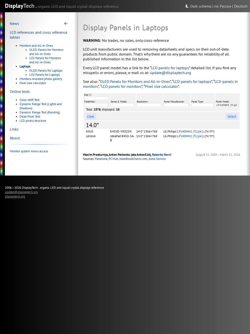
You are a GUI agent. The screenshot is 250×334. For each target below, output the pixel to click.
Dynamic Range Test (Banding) (40, 112)
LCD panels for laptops (170, 67)
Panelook (101, 159)
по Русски (222, 6)
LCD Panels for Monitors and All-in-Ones (45, 60)
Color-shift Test (29, 100)
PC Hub (113, 159)
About (15, 137)
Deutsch (241, 6)
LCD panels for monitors (121, 86)
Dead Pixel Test (30, 116)
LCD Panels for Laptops (44, 75)
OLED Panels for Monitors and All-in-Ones (46, 52)
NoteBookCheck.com (133, 159)
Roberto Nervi (161, 155)
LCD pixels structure (33, 121)
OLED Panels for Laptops (45, 70)
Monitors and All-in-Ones (36, 46)
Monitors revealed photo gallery (41, 79)
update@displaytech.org (170, 72)
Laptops (25, 66)
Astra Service (157, 159)
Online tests (20, 91)
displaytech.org (15, 196)
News (14, 23)
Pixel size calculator (33, 83)
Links (14, 129)
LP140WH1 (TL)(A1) (190, 131)
